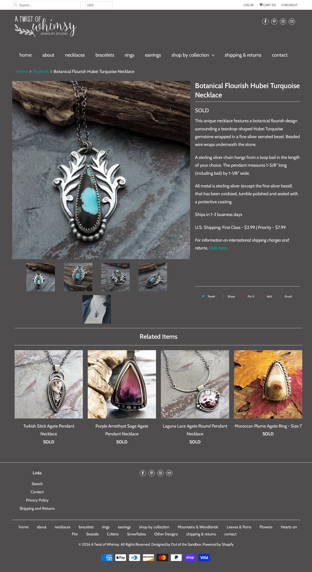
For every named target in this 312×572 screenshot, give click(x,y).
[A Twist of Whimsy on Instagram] (283, 21)
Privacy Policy (37, 500)
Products (41, 71)
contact (280, 55)
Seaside (92, 534)
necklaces (75, 55)
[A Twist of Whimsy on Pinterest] (274, 21)
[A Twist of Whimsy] (45, 28)
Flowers (266, 527)
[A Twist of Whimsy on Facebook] (265, 21)
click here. (218, 248)
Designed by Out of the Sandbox (176, 544)
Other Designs (166, 534)
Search (37, 483)
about (48, 55)
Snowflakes (136, 534)
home (26, 55)
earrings (153, 55)
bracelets (105, 55)
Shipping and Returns (37, 508)
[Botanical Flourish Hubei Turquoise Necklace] (101, 170)
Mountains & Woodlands (198, 527)
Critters (113, 534)
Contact (37, 492)
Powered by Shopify (218, 544)
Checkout (289, 5)
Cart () (269, 5)
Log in (249, 5)
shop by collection (190, 55)
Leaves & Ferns (239, 527)
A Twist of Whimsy (105, 544)
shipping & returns (243, 55)
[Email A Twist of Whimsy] (292, 21)
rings (129, 55)
